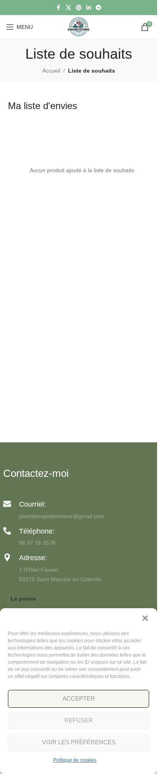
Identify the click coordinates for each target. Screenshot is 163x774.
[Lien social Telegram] (98, 7)
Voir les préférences (79, 742)
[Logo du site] (78, 26)
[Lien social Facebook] (58, 7)
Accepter (79, 698)
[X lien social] (68, 7)
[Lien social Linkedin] (88, 7)
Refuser (78, 720)
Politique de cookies (75, 760)
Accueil (51, 70)
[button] (145, 618)
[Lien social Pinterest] (79, 7)
